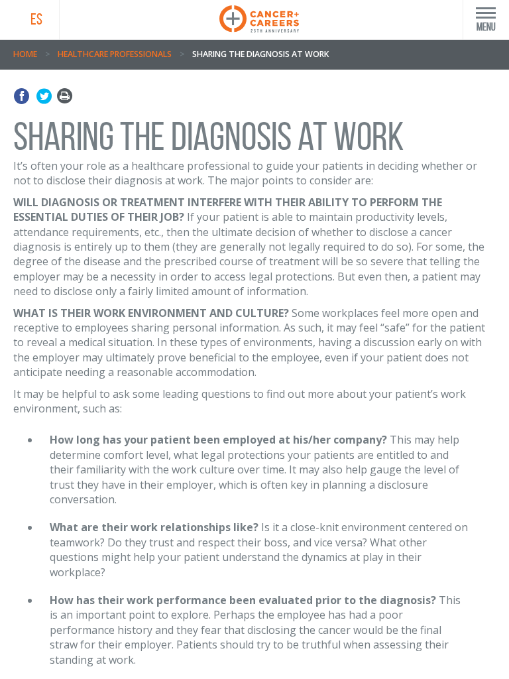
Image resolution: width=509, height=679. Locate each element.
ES (36, 19)
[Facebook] (23, 96)
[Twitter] (44, 96)
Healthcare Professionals (115, 54)
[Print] (64, 96)
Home (25, 54)
